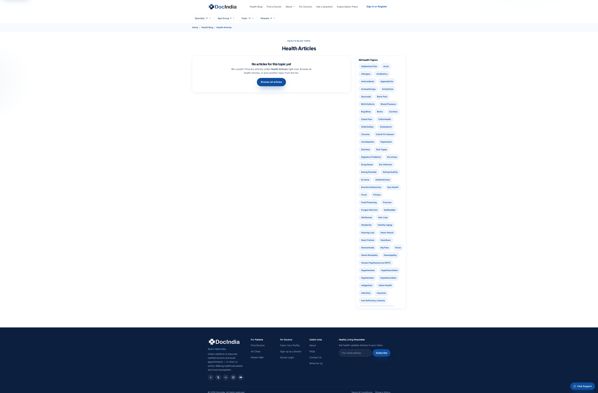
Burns (380, 111)
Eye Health (392, 187)
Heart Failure (367, 240)
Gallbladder (390, 210)
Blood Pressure (388, 104)
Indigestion (366, 285)
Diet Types (381, 149)
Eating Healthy (390, 172)
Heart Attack (387, 232)
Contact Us (315, 357)
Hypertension (368, 270)
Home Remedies (369, 255)
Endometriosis (383, 179)
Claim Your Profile (290, 345)
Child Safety (367, 127)
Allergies (365, 74)
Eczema (365, 179)
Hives (398, 247)
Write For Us (316, 363)
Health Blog (256, 6)
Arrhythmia (387, 89)
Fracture (387, 202)
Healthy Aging (385, 225)
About (289, 6)
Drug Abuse (367, 164)
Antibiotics (382, 74)
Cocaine (365, 134)
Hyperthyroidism (389, 270)
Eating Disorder (369, 172)
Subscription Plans (347, 6)
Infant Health (385, 285)
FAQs (312, 351)
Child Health (384, 119)
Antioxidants (367, 81)
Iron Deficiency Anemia (373, 300)
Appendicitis (386, 81)
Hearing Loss (367, 232)
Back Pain (382, 96)
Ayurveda (366, 96)
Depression (386, 142)
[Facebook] (211, 377)
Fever (364, 194)
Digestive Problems (371, 157)
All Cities (255, 351)
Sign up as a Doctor (290, 351)
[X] (218, 377)
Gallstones (366, 217)
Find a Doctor (274, 6)
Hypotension (367, 278)
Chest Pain (366, 119)
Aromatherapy (368, 89)
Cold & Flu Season (385, 134)
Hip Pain (384, 247)
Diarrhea (365, 149)
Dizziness (392, 157)
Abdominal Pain (369, 66)
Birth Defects (367, 104)
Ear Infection (385, 164)
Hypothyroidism (388, 278)
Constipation (367, 142)
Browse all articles (271, 81)
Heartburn (386, 240)
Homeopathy (390, 255)
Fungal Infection (369, 210)
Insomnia (381, 293)
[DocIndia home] (222, 7)
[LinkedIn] (226, 377)
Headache (366, 225)
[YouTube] (241, 377)
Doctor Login (287, 357)
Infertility (366, 293)
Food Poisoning (369, 202)
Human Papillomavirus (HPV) (376, 263)
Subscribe (381, 352)
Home (195, 27)
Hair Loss (383, 217)
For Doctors (305, 6)
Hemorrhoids (367, 247)
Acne (386, 66)
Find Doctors (258, 345)
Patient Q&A (257, 357)
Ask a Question (324, 6)
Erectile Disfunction (371, 187)
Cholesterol (386, 127)
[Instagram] (233, 377)
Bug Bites (366, 111)
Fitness (377, 194)
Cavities (393, 111)
